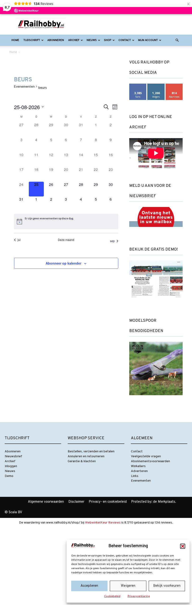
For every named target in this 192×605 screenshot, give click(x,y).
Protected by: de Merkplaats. (153, 502)
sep (112, 241)
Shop (107, 40)
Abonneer (174, 85)
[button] (182, 546)
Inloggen (11, 466)
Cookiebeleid (112, 596)
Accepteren (89, 586)
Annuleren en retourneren (86, 456)
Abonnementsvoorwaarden (150, 461)
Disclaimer (76, 502)
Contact (124, 40)
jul (19, 240)
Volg (156, 85)
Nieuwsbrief (13, 456)
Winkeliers (138, 466)
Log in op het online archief (150, 122)
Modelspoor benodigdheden (146, 326)
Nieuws (92, 40)
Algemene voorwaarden (46, 502)
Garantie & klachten (82, 461)
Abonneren (55, 40)
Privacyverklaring (139, 596)
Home (15, 40)
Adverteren (139, 471)
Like (138, 85)
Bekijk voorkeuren (167, 586)
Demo (9, 476)
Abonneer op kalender (63, 263)
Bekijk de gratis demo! (153, 249)
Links (134, 476)
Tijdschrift (31, 40)
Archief (73, 40)
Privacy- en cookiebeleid (108, 502)
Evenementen (24, 86)
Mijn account (148, 40)
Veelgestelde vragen (146, 456)
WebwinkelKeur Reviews (103, 523)
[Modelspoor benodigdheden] (156, 399)
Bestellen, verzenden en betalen (91, 452)
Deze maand (66, 240)
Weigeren (128, 586)
